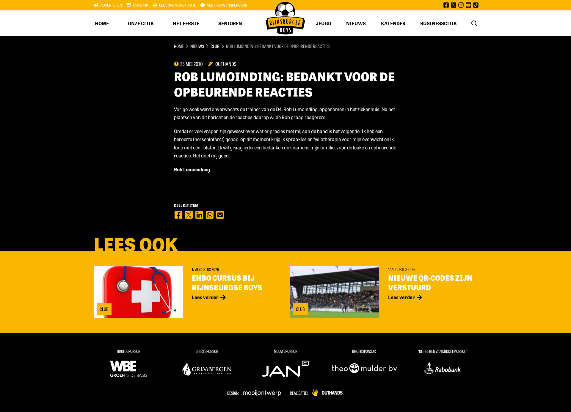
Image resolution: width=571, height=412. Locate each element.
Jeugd (323, 23)
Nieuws (356, 23)
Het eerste (186, 23)
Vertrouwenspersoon (227, 5)
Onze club (140, 23)
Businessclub (438, 23)
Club (215, 46)
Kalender (393, 23)
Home (102, 23)
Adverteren (111, 5)
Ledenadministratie (177, 5)
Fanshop (140, 5)
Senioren (230, 23)
